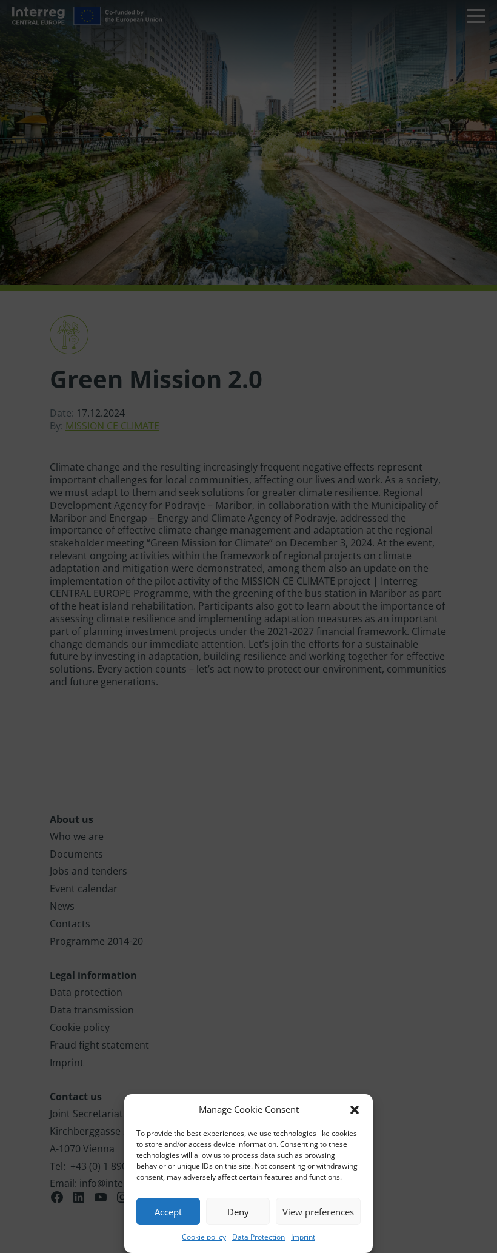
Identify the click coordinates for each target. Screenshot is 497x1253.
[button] (355, 1110)
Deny (238, 1212)
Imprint (303, 1237)
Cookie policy (204, 1237)
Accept (168, 1212)
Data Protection (258, 1237)
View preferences (318, 1212)
